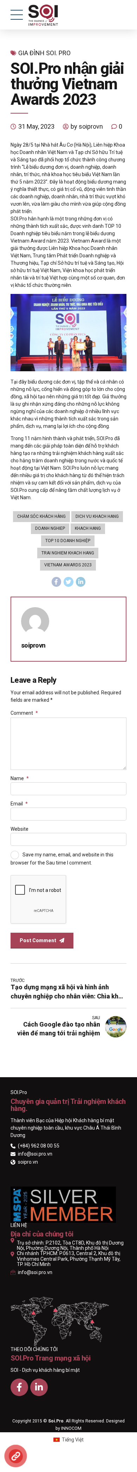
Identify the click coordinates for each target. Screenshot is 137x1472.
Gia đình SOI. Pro (44, 53)
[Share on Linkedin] (81, 582)
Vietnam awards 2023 (68, 565)
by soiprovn (87, 126)
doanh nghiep (50, 528)
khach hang (88, 528)
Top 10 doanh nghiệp (67, 540)
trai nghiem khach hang (67, 553)
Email (19, 803)
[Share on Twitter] (68, 582)
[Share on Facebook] (56, 582)
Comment (24, 713)
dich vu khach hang (97, 516)
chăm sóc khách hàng (41, 516)
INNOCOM (71, 1428)
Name (20, 778)
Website (19, 829)
